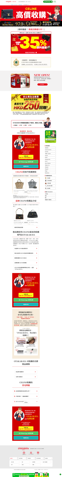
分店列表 (42, 84)
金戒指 (22, 464)
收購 (45, 195)
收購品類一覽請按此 (48, 199)
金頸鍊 (33, 464)
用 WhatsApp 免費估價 (26, 162)
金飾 (11, 464)
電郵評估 (26, 166)
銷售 (45, 197)
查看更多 (26, 191)
